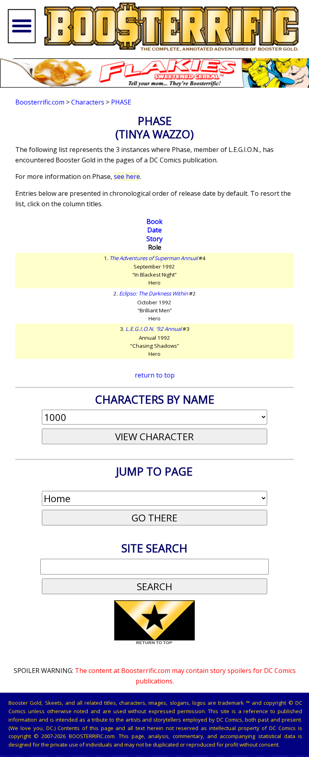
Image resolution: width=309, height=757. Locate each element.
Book (154, 221)
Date (154, 230)
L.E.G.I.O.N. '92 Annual (153, 328)
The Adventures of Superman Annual (153, 258)
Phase (121, 102)
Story (154, 238)
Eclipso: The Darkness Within (153, 293)
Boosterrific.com (39, 102)
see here (127, 176)
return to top (155, 375)
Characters (87, 102)
